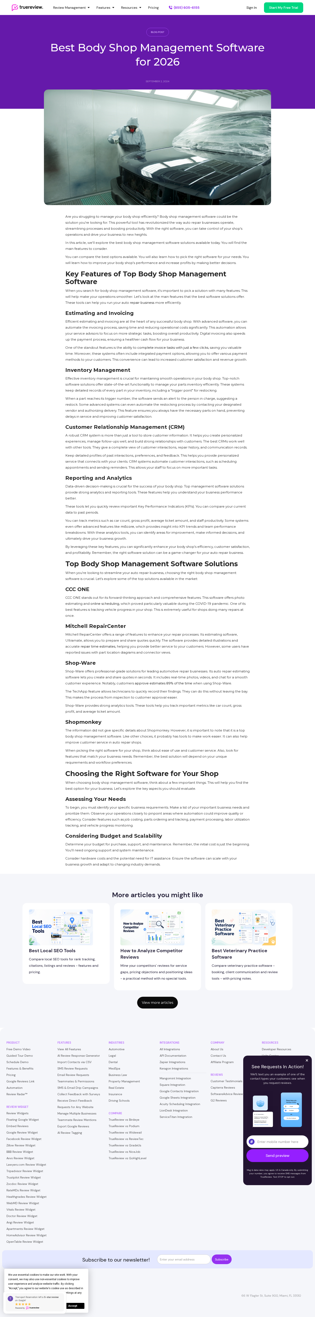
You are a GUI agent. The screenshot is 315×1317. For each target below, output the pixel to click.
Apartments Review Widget (25, 1229)
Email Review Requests (73, 1075)
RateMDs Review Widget (23, 1190)
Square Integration (172, 1085)
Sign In (251, 7)
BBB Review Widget (19, 1152)
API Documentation (173, 1056)
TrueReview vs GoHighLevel (127, 1158)
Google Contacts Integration (179, 1091)
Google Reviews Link (20, 1081)
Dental (113, 1062)
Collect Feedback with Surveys (78, 1094)
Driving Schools (119, 1100)
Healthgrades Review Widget (26, 1197)
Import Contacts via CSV (74, 1062)
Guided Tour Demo (19, 1056)
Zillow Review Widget (20, 1145)
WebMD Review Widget (22, 1203)
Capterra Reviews (223, 1087)
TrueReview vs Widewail (125, 1132)
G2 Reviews (219, 1100)
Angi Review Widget (20, 1222)
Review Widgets (17, 1113)
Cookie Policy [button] (20, 1292)
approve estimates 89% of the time (163, 683)
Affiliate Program (222, 1062)
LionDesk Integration (174, 1110)
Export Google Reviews (73, 1126)
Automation (14, 1088)
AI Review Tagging (69, 1133)
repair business (142, 303)
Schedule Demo (17, 1062)
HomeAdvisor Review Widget (26, 1235)
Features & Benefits (19, 1068)
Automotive (116, 1049)
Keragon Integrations (174, 1068)
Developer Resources (276, 1049)
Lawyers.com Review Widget (26, 1165)
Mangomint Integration (175, 1078)
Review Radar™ (16, 1094)
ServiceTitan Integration (176, 1117)
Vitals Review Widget (20, 1209)
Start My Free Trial (283, 7)
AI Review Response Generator (78, 1056)
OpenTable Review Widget (24, 1242)
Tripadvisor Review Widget (24, 1171)
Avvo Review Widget (20, 1158)
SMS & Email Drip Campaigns (77, 1088)
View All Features (69, 1049)
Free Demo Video (18, 1049)
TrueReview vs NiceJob (124, 1152)
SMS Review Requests (72, 1068)
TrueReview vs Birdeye (124, 1120)
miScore (127, 526)
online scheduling (104, 604)
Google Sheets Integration (177, 1097)
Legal (112, 1056)
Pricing (153, 7)
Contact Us (218, 1056)
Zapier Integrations (172, 1062)
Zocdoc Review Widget (22, 1184)
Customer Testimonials (226, 1081)
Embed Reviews (17, 1126)
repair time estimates (98, 646)
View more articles (157, 1003)
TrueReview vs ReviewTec (126, 1139)
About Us (217, 1049)
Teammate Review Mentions (76, 1120)
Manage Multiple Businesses (76, 1113)
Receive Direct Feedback (74, 1100)
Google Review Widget (22, 1132)
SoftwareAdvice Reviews (227, 1094)
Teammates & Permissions (75, 1081)
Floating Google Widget (22, 1120)
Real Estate (116, 1088)
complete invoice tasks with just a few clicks (172, 348)
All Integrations (170, 1049)
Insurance (115, 1094)
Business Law (118, 1075)
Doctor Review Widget (21, 1216)
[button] (71, 7)
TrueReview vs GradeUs (125, 1145)
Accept (72, 1305)
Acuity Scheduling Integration (180, 1104)
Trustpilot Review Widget (23, 1177)
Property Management (124, 1081)
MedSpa (114, 1068)
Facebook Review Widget (23, 1139)
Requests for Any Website (75, 1107)
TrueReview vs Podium (124, 1126)
